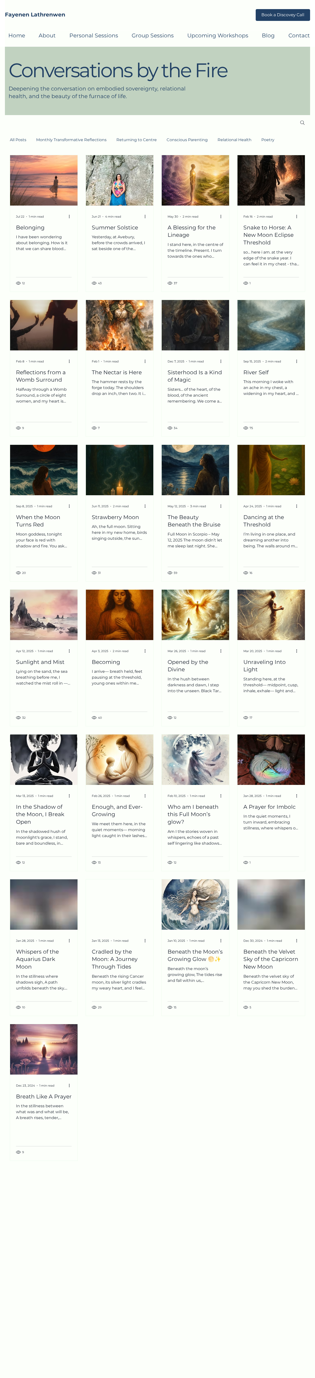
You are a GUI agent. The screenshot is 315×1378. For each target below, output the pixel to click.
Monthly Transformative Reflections (71, 139)
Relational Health (235, 139)
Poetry (267, 139)
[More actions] (71, 217)
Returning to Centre (136, 139)
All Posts (18, 139)
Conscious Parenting (187, 139)
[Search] (302, 122)
